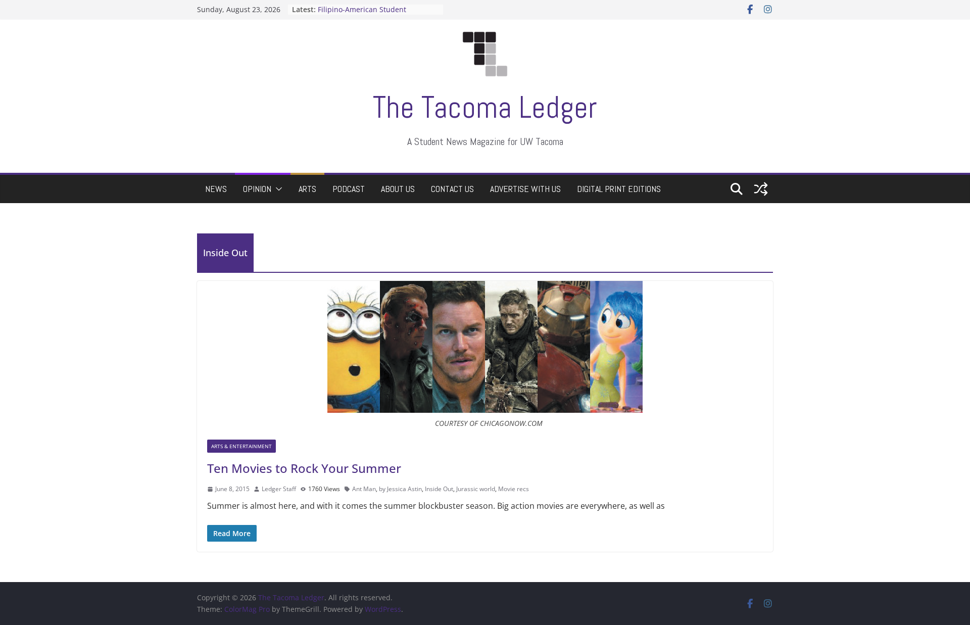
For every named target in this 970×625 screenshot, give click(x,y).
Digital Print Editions (619, 189)
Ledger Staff (279, 489)
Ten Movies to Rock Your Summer (304, 468)
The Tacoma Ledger (485, 107)
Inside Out (439, 489)
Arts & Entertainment (241, 446)
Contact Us (452, 189)
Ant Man (364, 489)
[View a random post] (761, 189)
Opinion (257, 189)
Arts (307, 189)
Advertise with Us (525, 189)
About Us (398, 189)
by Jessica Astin (400, 489)
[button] (276, 189)
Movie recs (513, 489)
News (216, 189)
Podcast (348, 189)
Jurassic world (475, 489)
